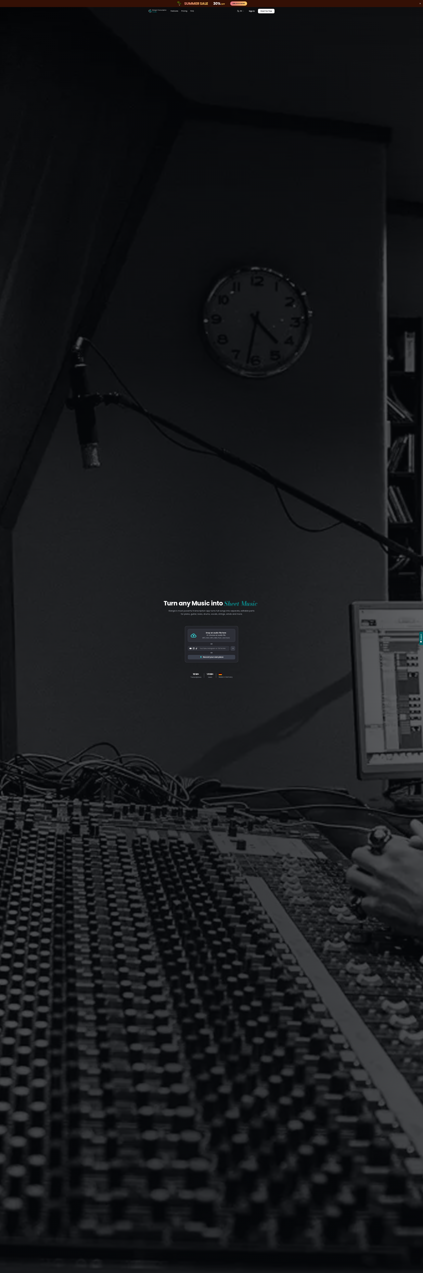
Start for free (266, 11)
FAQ (192, 11)
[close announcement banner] (420, 4)
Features (174, 11)
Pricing (184, 11)
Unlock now (238, 3)
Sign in (252, 11)
